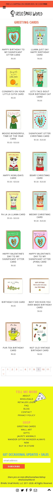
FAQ (26, 405)
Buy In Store (26, 446)
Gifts (26, 432)
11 (48, 369)
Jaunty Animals (26, 436)
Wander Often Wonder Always (26, 439)
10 (43, 369)
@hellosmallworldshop (35, 477)
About (26, 395)
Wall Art (26, 429)
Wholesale (26, 399)
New (26, 442)
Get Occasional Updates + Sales (26, 454)
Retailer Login (26, 402)
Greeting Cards (26, 426)
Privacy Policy (26, 415)
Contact (26, 412)
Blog (26, 408)
